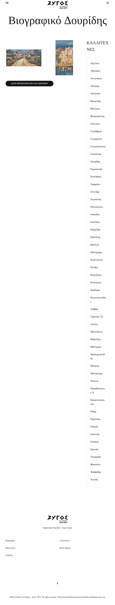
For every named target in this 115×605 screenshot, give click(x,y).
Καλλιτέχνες (10, 548)
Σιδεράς (94, 426)
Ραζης (93, 411)
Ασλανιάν (95, 93)
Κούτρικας (95, 282)
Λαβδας (94, 309)
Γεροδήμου (96, 131)
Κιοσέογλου (96, 259)
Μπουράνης (96, 373)
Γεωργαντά (96, 138)
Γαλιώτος (95, 123)
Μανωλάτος (96, 331)
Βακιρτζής (95, 101)
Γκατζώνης (95, 154)
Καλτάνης (95, 237)
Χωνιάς (94, 479)
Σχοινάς (94, 449)
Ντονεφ (94, 381)
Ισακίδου (95, 214)
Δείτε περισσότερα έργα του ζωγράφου (29, 84)
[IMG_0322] (64, 58)
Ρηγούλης (95, 419)
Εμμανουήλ (96, 169)
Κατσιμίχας (96, 252)
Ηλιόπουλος (96, 206)
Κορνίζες (9, 555)
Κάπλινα (94, 244)
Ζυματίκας (95, 199)
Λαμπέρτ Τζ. (96, 316)
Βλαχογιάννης (97, 116)
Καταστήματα (65, 548)
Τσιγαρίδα (95, 456)
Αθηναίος (95, 70)
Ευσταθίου (95, 176)
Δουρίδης (95, 161)
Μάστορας (95, 346)
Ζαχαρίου (95, 184)
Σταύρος (94, 441)
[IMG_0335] (24, 58)
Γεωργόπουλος (98, 146)
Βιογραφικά (10, 541)
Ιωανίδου (95, 222)
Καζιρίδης (95, 229)
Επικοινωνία (64, 541)
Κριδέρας (95, 290)
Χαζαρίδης (95, 472)
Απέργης (94, 86)
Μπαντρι (94, 365)
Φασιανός (95, 464)
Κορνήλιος (95, 274)
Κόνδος (94, 267)
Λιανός (94, 324)
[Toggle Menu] (7, 2)
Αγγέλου (94, 63)
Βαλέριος (95, 108)
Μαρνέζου (95, 339)
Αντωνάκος (96, 78)
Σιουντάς (94, 434)
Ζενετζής (94, 191)
